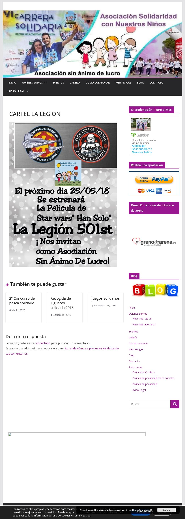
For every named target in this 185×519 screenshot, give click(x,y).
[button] (45, 82)
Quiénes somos (32, 82)
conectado (43, 343)
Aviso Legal (16, 91)
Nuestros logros (141, 318)
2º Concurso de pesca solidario (22, 300)
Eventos (58, 82)
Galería (75, 82)
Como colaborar (98, 82)
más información (145, 510)
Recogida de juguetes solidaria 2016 (62, 303)
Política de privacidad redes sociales (153, 378)
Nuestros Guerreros (144, 324)
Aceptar (166, 510)
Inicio (12, 82)
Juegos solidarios (105, 298)
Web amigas (123, 82)
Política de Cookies (143, 372)
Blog (140, 82)
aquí (88, 515)
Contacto (156, 82)
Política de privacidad (144, 384)
